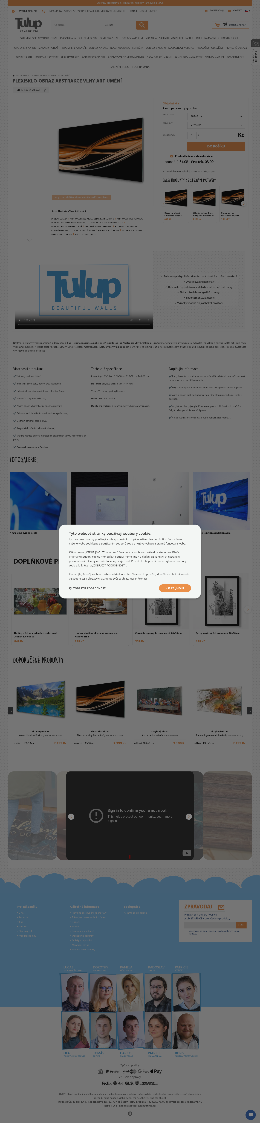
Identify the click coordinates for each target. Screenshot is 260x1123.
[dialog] (130, 561)
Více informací (138, 578)
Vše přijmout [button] (175, 588)
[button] (87, 588)
